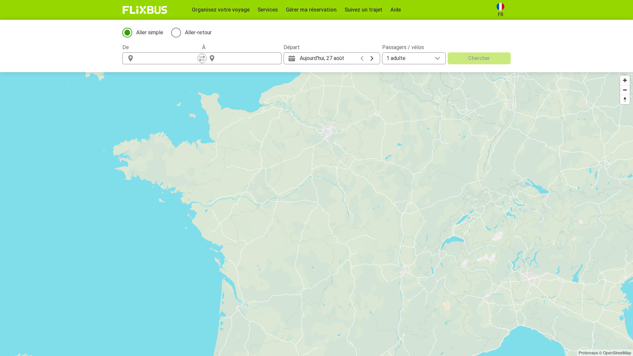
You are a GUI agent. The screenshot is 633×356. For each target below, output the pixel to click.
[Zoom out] (625, 90)
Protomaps (588, 352)
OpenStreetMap (617, 352)
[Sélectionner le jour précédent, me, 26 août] (362, 58)
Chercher (479, 58)
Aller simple (149, 32)
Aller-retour (198, 32)
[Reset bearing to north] (625, 99)
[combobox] (168, 58)
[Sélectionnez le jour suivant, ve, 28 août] (372, 58)
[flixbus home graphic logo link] (145, 10)
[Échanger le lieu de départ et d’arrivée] (202, 58)
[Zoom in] (625, 80)
